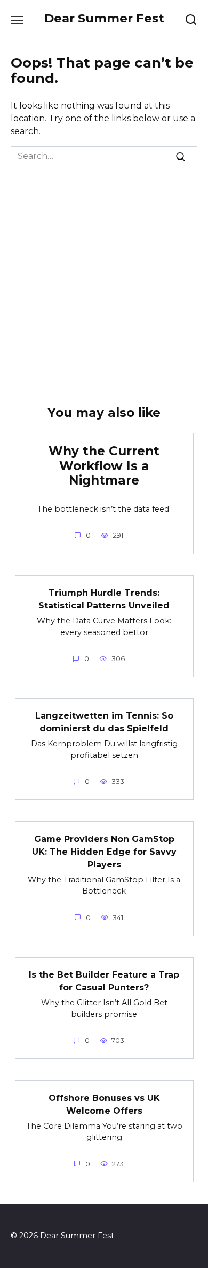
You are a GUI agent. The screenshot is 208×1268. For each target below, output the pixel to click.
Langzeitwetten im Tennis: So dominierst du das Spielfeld (104, 722)
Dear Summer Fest (104, 18)
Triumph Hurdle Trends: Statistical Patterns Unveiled (104, 599)
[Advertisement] (104, 275)
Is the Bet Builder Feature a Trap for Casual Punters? (104, 981)
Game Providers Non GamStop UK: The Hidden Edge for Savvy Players (104, 851)
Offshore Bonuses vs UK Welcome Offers (104, 1103)
